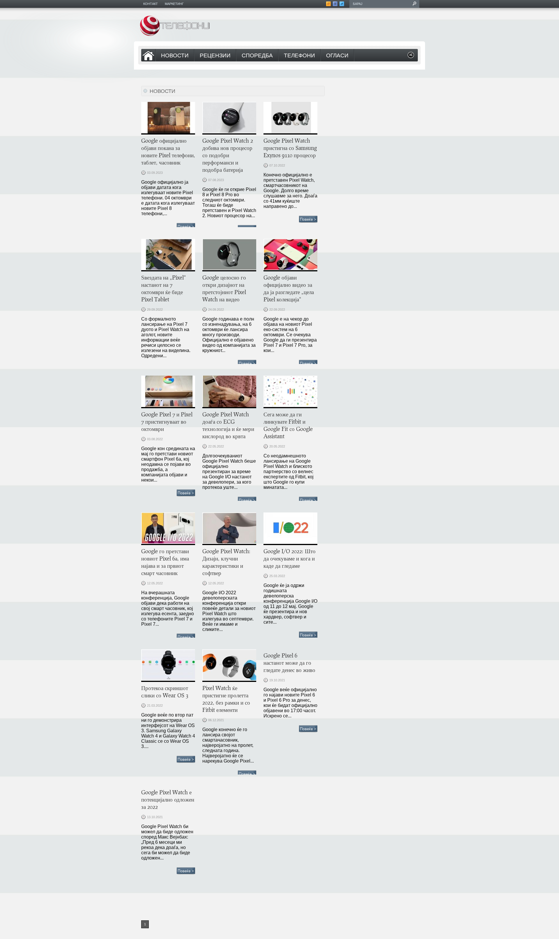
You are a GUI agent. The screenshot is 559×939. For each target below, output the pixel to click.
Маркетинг (174, 4)
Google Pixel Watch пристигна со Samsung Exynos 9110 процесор (290, 147)
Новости (175, 55)
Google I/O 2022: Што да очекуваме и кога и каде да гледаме (289, 558)
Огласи (337, 55)
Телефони (299, 55)
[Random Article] (411, 56)
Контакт (150, 4)
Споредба (257, 55)
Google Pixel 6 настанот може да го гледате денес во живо (289, 662)
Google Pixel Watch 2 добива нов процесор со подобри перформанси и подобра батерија (227, 155)
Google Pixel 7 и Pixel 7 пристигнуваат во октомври (166, 421)
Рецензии (215, 55)
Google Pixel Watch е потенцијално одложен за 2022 (167, 799)
